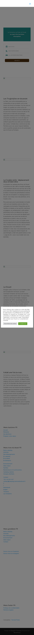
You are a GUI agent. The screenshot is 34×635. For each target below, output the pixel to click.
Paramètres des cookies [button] (10, 323)
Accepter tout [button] (22, 323)
